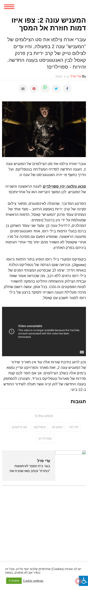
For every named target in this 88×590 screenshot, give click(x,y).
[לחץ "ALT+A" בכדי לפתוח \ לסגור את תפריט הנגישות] (83, 581)
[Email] (22, 88)
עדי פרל (43, 461)
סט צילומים (19, 427)
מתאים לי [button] (14, 580)
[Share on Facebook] (67, 88)
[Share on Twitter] (56, 88)
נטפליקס (40, 427)
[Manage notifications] (78, 581)
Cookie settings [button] (33, 580)
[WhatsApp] (45, 88)
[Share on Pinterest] (33, 88)
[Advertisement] (44, 534)
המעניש (57, 427)
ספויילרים (45, 438)
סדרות (73, 427)
